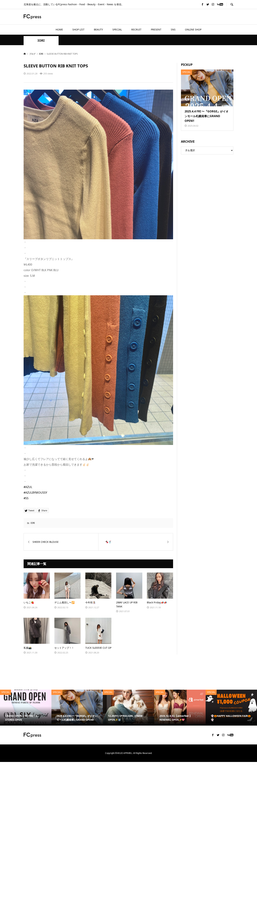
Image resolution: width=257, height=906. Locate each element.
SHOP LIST (78, 29)
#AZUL (28, 487)
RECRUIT (136, 29)
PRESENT (156, 29)
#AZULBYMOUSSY (35, 492)
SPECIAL (117, 29)
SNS (173, 29)
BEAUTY (98, 29)
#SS (26, 498)
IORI (41, 41)
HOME (59, 29)
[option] (25, 708)
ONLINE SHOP (193, 29)
